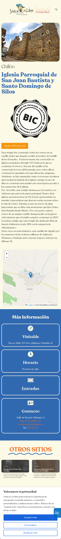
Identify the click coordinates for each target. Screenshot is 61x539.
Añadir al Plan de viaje (15, 145)
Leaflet (30, 305)
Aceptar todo (30, 517)
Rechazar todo (30, 532)
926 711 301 (32, 427)
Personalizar (30, 525)
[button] (55, 9)
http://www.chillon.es (30, 421)
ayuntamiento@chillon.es (30, 424)
